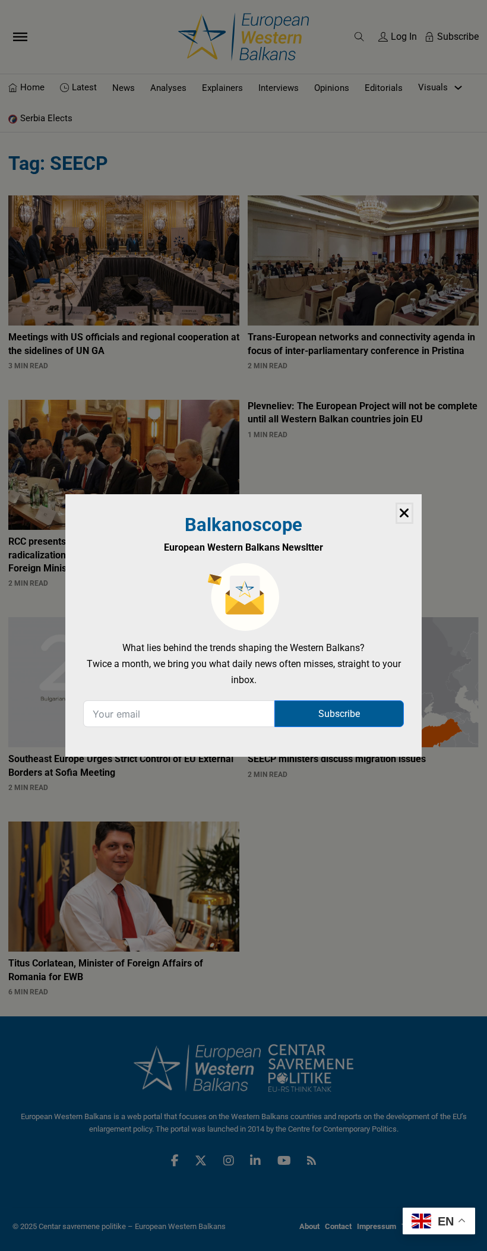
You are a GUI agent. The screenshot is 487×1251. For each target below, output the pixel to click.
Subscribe (339, 713)
